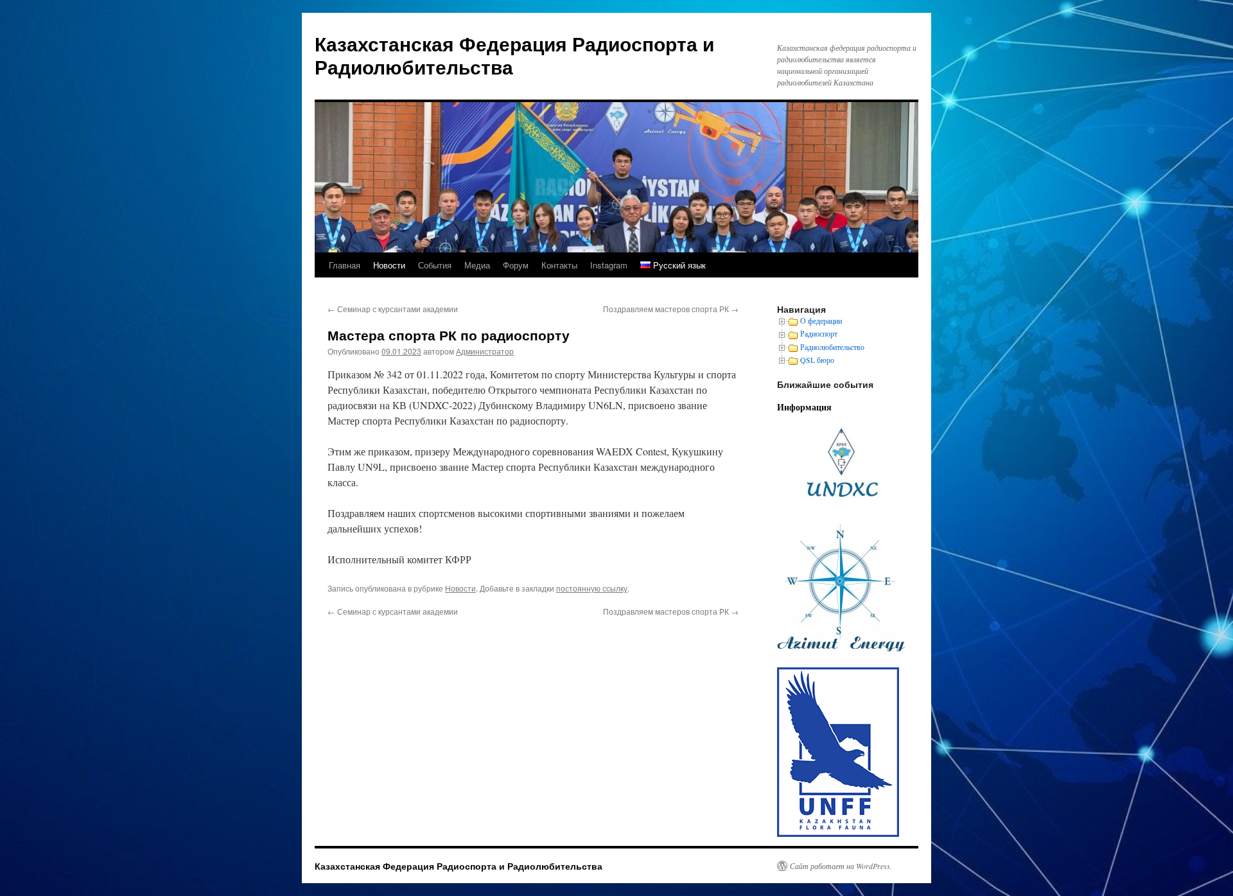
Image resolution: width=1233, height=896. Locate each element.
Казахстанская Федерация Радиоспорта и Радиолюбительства (514, 55)
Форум (516, 265)
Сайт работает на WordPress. (841, 866)
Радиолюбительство (832, 347)
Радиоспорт (818, 333)
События (434, 265)
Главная (344, 265)
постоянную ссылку (591, 588)
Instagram (608, 265)
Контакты (559, 265)
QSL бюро (817, 360)
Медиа (477, 265)
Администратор (485, 351)
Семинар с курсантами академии (393, 308)
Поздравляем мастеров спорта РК (671, 308)
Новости (389, 265)
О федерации (821, 320)
